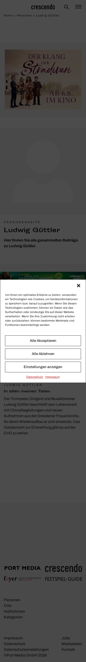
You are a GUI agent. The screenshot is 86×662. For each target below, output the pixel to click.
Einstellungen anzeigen (43, 367)
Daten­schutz (34, 377)
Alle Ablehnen (43, 354)
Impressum (52, 377)
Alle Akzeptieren (43, 341)
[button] (78, 285)
